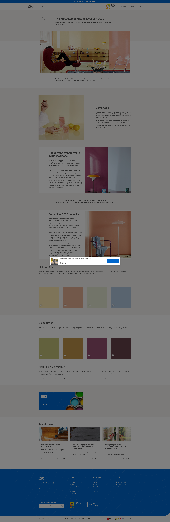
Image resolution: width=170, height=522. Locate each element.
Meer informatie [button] (63, 263)
